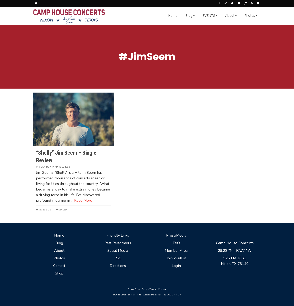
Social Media (117, 250)
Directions (118, 265)
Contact (59, 265)
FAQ (176, 243)
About (59, 250)
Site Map (162, 289)
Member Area (176, 250)
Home (59, 235)
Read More (83, 200)
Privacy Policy (134, 289)
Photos (59, 258)
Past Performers (117, 243)
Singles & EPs (44, 209)
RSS (117, 258)
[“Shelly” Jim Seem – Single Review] (73, 119)
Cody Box (45, 166)
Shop (59, 273)
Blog (59, 243)
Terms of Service (149, 289)
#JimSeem (63, 209)
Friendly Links (117, 235)
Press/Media (176, 235)
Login (176, 265)
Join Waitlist (176, 258)
